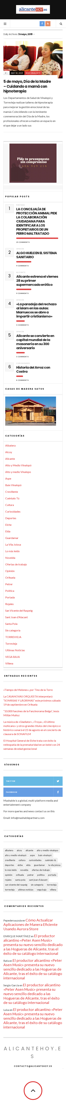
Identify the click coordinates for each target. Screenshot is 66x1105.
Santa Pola (11, 623)
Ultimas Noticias (15, 650)
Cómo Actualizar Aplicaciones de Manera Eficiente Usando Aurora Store (30, 924)
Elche (8, 524)
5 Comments (22, 325)
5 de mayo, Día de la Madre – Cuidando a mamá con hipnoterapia (27, 86)
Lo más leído (12, 551)
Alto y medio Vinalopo (18, 471)
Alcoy (8, 452)
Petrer (9, 584)
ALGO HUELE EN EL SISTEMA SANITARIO (36, 255)
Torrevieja (11, 643)
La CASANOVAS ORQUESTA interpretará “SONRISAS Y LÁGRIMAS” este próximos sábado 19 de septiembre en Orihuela (32, 700)
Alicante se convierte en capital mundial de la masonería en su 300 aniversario (35, 342)
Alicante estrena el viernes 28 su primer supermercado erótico (37, 280)
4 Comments (22, 380)
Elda (7, 531)
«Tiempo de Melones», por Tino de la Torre (28, 689)
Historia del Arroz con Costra (33, 369)
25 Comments (23, 242)
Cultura (9, 504)
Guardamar (11, 537)
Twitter (10, 781)
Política (9, 590)
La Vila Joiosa (13, 544)
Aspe (8, 478)
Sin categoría (12, 630)
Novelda (10, 557)
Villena (9, 663)
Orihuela (10, 577)
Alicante (20, 272)
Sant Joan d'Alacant (16, 617)
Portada (20, 205)
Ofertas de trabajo (16, 564)
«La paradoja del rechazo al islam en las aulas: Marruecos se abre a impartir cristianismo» (36, 310)
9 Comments (22, 266)
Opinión (20, 249)
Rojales (9, 603)
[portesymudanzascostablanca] (33, 163)
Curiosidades (23, 363)
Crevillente (11, 491)
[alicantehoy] (33, 9)
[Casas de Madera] (33, 413)
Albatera (10, 445)
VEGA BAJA (12, 656)
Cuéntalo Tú (12, 498)
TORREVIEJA (13, 637)
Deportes (10, 518)
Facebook (11, 792)
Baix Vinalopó (33, 73)
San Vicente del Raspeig (19, 610)
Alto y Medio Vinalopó (18, 465)
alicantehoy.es (33, 1052)
